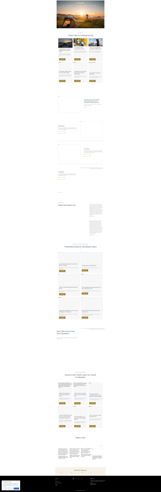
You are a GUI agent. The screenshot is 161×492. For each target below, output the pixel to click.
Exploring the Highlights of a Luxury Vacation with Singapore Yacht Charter (68, 311)
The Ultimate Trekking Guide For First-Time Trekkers (65, 72)
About (90, 5)
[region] (11, 485)
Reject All (11, 488)
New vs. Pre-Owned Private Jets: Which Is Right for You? (95, 48)
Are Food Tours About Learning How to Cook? (79, 48)
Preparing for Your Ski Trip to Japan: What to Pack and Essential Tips (80, 73)
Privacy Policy (57, 481)
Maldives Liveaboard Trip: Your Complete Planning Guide (64, 394)
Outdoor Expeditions (78, 5)
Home (64, 5)
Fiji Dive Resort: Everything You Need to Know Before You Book (80, 395)
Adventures (85, 5)
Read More (62, 59)
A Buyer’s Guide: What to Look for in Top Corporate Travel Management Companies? (65, 417)
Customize (5, 488)
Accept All (16, 488)
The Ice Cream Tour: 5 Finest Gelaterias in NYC (95, 416)
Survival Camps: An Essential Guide (89, 265)
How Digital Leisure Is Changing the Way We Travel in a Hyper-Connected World (95, 395)
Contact (94, 5)
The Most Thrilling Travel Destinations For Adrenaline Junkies (80, 418)
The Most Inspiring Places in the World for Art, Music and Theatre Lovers (91, 288)
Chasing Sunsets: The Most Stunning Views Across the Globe (64, 50)
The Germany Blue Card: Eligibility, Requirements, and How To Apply (63, 457)
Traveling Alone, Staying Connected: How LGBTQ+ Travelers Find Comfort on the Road (97, 457)
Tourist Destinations (70, 5)
